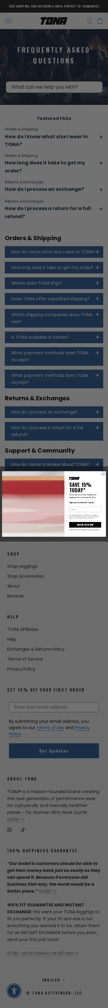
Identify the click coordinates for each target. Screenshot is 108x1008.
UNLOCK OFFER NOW (85, 524)
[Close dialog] (103, 474)
